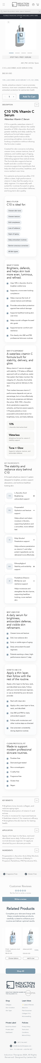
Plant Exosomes (27, 1010)
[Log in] (33, 4)
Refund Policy (26, 1035)
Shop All (20, 971)
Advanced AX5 (27, 949)
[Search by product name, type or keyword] (1, 11)
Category (8, 1005)
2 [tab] (16, 54)
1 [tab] (10, 54)
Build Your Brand (11, 1026)
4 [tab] (28, 54)
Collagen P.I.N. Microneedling (26, 1015)
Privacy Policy (26, 1026)
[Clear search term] (39, 11)
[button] (4, 4)
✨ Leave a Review (28, 1005)
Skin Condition (10, 1008)
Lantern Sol (31, 1057)
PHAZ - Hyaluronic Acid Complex (12, 950)
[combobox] (20, 11)
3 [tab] (22, 54)
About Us (25, 1008)
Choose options (13, 958)
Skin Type (9, 1010)
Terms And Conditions (25, 1031)
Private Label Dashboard (10, 1031)
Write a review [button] (20, 899)
